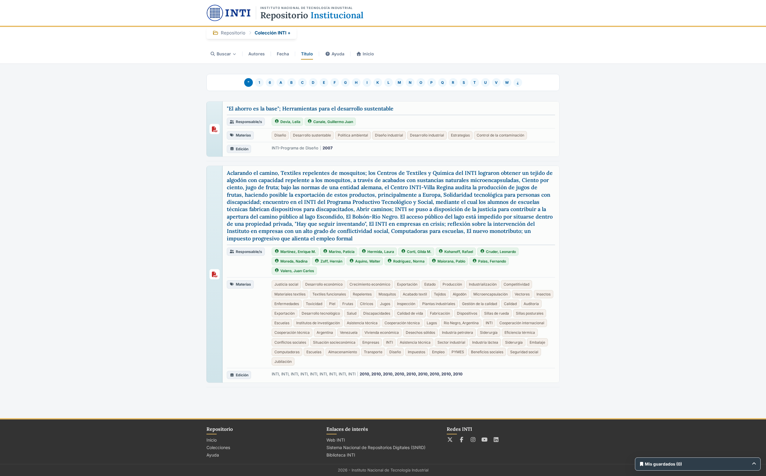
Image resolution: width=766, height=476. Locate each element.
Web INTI (335, 439)
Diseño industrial (389, 135)
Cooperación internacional (521, 323)
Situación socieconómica (334, 342)
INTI (489, 323)
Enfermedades (286, 303)
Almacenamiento (342, 352)
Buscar (224, 53)
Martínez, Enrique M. (298, 251)
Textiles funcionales (329, 294)
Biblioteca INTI (340, 454)
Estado (430, 284)
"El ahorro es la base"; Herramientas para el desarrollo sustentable (310, 108)
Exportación (407, 284)
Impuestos (416, 352)
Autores (256, 53)
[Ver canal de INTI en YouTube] (484, 439)
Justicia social (286, 284)
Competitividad (516, 284)
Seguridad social (524, 352)
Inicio (368, 53)
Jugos (385, 303)
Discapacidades (376, 313)
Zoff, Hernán (331, 261)
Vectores (522, 294)
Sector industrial (451, 342)
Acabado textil (415, 294)
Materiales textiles (290, 294)
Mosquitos (387, 294)
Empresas (370, 342)
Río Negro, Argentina (461, 323)
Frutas (347, 303)
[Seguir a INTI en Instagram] (473, 439)
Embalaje (537, 342)
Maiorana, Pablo (451, 261)
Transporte (373, 352)
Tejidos (440, 294)
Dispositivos (467, 313)
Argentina (325, 332)
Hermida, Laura (380, 251)
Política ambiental (353, 135)
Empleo (438, 352)
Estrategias (460, 135)
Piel (332, 303)
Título (307, 53)
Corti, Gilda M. (419, 251)
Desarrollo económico (324, 284)
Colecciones (218, 447)
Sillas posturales (529, 313)
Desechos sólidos (420, 332)
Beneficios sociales (487, 352)
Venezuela (349, 332)
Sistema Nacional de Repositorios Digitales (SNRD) (375, 447)
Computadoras (287, 352)
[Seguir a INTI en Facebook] (461, 439)
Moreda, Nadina (294, 261)
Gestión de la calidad (479, 303)
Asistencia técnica (362, 323)
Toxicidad (314, 303)
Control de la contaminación (500, 135)
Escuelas (281, 323)
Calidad (510, 303)
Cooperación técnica (402, 323)
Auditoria (531, 303)
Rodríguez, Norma (409, 261)
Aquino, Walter (367, 261)
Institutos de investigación (318, 323)
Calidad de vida (410, 313)
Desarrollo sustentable (312, 135)
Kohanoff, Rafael (458, 251)
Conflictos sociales (290, 342)
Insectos (543, 294)
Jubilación (283, 361)
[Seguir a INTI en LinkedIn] (496, 439)
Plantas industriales (438, 303)
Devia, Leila (290, 121)
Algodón (459, 294)
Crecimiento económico (369, 284)
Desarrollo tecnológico (321, 313)
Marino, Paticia (342, 251)
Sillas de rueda (496, 313)
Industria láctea (485, 342)
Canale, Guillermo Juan (333, 121)
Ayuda (338, 53)
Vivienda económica (381, 332)
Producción (452, 284)
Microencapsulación (490, 294)
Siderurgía (489, 332)
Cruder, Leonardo (501, 251)
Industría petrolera (457, 332)
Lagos (432, 323)
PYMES (458, 352)
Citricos (366, 303)
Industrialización (483, 284)
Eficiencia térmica (519, 332)
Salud (351, 313)
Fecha (283, 53)
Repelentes (362, 294)
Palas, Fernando (492, 261)
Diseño (280, 135)
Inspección (406, 303)
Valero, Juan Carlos (297, 271)
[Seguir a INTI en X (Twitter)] (450, 439)
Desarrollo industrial (427, 135)
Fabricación (440, 313)
